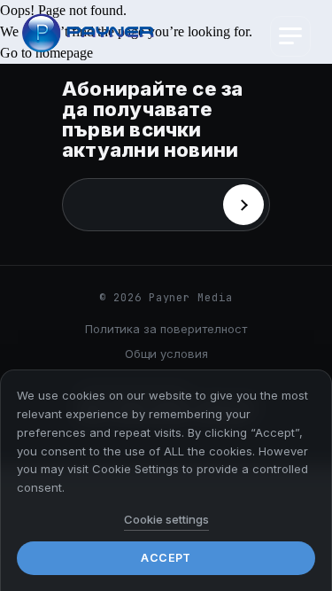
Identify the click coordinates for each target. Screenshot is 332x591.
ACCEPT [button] (165, 557)
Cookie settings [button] (166, 519)
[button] (290, 36)
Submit (243, 204)
